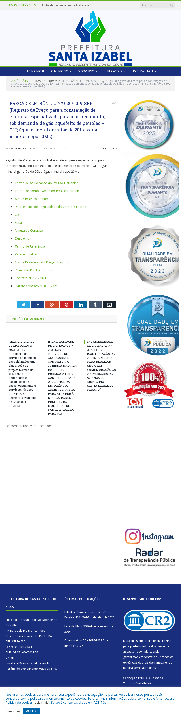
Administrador (21, 148)
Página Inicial (35, 71)
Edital (19, 222)
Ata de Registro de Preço (33, 199)
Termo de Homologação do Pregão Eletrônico (48, 191)
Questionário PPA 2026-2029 (83, 640)
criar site (150, 641)
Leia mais (41, 702)
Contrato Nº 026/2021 (30, 278)
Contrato (21, 215)
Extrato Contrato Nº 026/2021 (36, 286)
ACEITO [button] (31, 711)
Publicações (113, 71)
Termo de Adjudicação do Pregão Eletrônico (46, 183)
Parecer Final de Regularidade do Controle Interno (50, 207)
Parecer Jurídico (26, 254)
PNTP (141, 678)
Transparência (142, 71)
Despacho (22, 238)
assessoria (130, 651)
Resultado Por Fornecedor (34, 270)
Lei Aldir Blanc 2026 (54, 5)
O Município (59, 71)
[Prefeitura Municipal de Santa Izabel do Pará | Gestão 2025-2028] (90, 37)
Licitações (110, 148)
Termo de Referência (30, 246)
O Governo (86, 71)
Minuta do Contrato (29, 230)
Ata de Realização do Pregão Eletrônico (43, 262)
